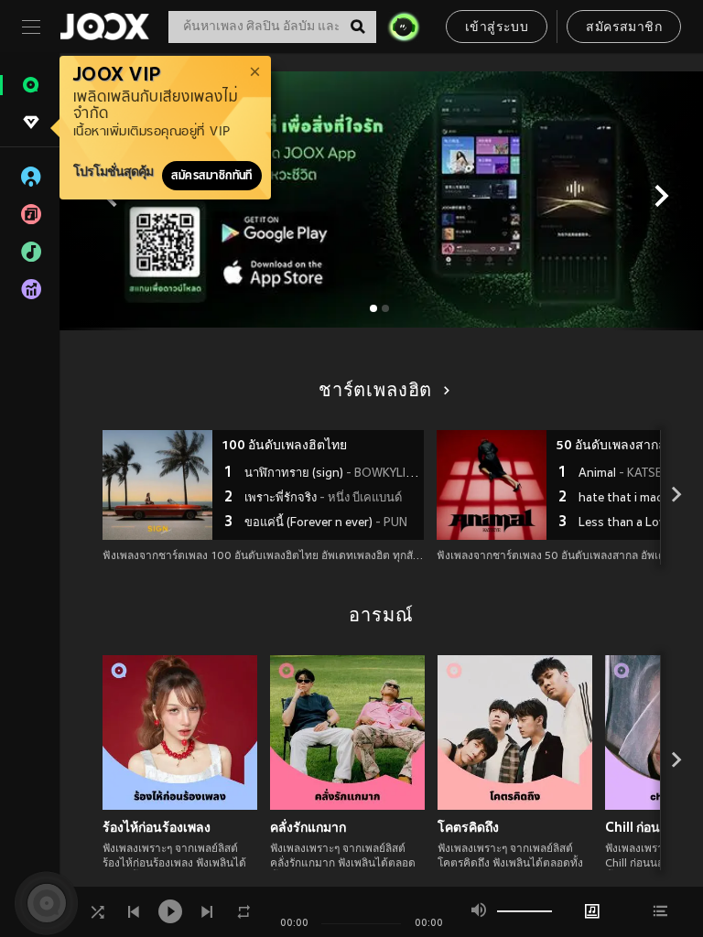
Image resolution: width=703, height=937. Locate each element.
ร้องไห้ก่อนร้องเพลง (157, 827)
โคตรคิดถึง (468, 827)
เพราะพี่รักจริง (323, 498)
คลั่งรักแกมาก (308, 827)
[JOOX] (104, 26)
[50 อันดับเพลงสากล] (491, 485)
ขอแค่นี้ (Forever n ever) (325, 523)
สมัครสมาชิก (624, 28)
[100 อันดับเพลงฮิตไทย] (157, 485)
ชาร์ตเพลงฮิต (375, 392)
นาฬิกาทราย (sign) (331, 474)
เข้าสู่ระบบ (496, 28)
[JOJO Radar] (403, 26)
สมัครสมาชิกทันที (212, 175)
